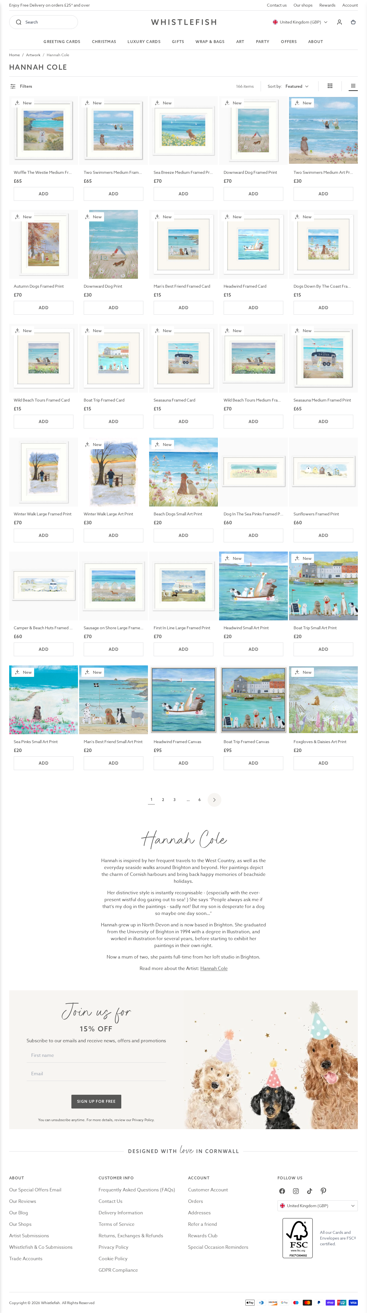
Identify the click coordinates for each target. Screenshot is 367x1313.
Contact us (277, 5)
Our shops (303, 5)
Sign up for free (96, 1101)
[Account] (339, 22)
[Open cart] (353, 22)
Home (14, 54)
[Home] (183, 22)
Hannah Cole (58, 54)
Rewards (327, 5)
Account (350, 5)
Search (32, 22)
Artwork (33, 54)
